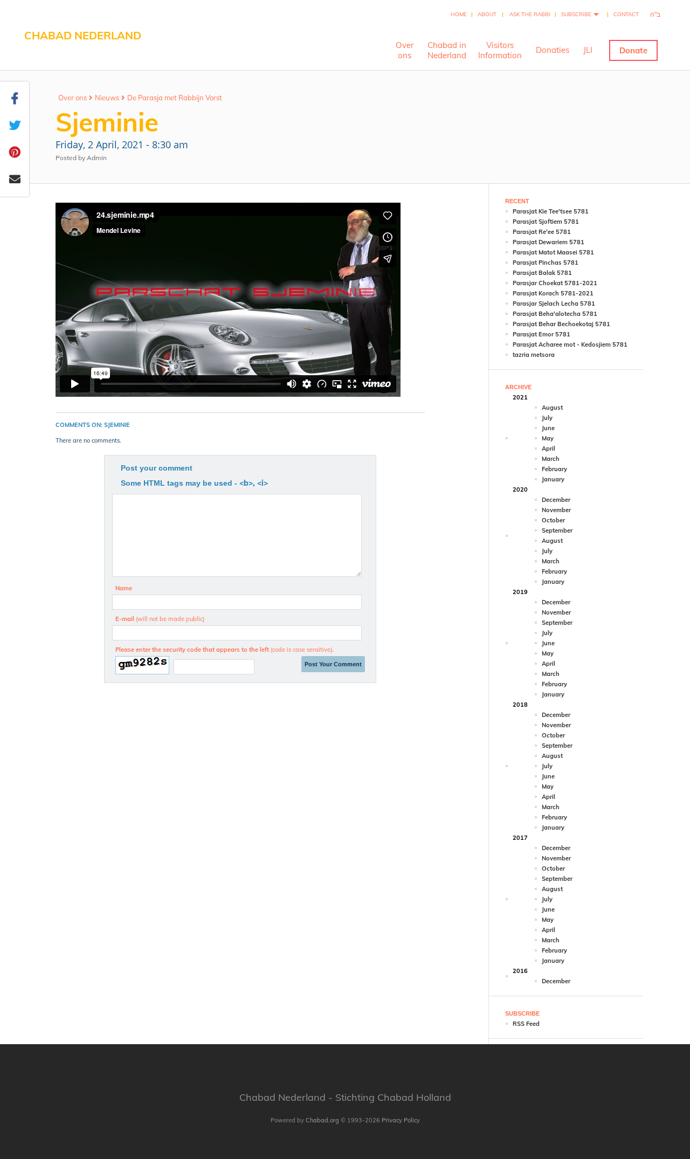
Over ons (72, 97)
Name (123, 588)
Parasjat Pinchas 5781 (545, 262)
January (553, 479)
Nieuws (107, 97)
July (547, 418)
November (556, 510)
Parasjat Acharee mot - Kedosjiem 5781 (570, 344)
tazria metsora (534, 354)
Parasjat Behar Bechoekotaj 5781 (561, 324)
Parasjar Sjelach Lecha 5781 (554, 303)
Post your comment (156, 468)
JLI (587, 50)
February (554, 469)
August (552, 407)
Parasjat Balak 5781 (542, 273)
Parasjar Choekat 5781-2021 (555, 283)
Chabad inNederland (446, 50)
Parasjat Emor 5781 (541, 334)
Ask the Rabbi (529, 14)
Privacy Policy (401, 1120)
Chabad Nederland (82, 35)
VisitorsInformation (500, 50)
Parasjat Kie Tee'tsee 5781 (551, 211)
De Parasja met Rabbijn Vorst (174, 97)
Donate (633, 50)
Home (459, 14)
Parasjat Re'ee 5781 (542, 232)
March (551, 459)
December (556, 499)
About (487, 14)
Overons (404, 50)
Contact (626, 14)
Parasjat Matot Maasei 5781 (553, 252)
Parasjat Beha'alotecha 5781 (555, 314)
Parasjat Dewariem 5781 (548, 242)
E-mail (159, 619)
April (548, 448)
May (548, 438)
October (553, 520)
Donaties (552, 50)
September (557, 530)
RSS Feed (526, 1023)
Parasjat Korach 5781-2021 (553, 293)
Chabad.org (322, 1120)
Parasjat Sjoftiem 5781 (546, 221)
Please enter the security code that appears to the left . (224, 649)
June (548, 428)
